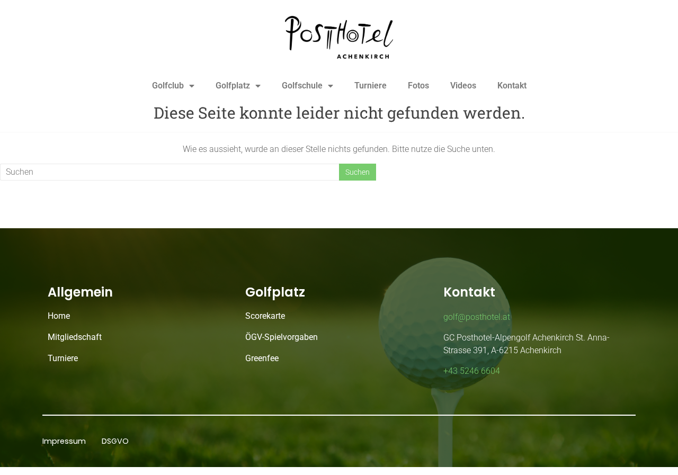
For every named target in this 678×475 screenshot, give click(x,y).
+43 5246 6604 (471, 371)
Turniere (370, 85)
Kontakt (512, 85)
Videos (463, 85)
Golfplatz (233, 85)
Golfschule (302, 85)
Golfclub (168, 85)
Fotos (418, 85)
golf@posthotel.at (476, 317)
